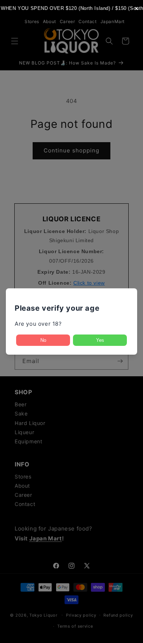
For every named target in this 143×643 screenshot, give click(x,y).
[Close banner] (136, 8)
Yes (100, 340)
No (43, 340)
